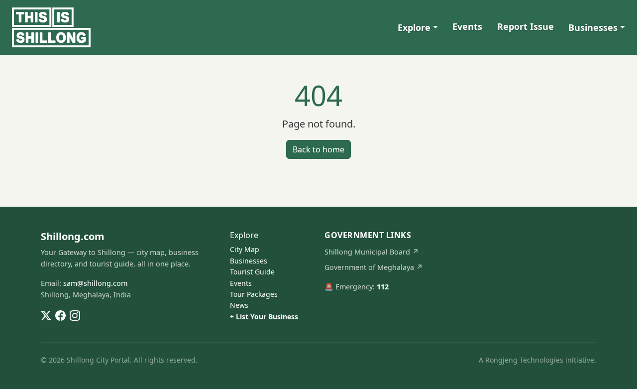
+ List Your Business (264, 316)
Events (467, 26)
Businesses (593, 27)
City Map (244, 249)
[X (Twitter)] (46, 314)
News (239, 305)
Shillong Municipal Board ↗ (371, 252)
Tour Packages (254, 294)
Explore (414, 27)
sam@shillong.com (95, 283)
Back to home (318, 149)
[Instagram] (75, 314)
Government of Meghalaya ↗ (373, 267)
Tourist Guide (252, 271)
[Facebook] (60, 314)
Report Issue (525, 26)
